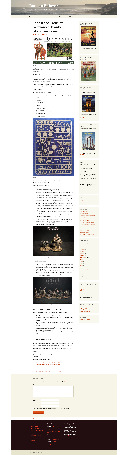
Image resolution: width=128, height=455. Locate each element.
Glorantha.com (83, 307)
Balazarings (82, 249)
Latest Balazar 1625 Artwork (85, 232)
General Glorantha (83, 257)
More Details (82, 117)
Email (35, 403)
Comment (35, 384)
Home (30, 16)
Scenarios (82, 271)
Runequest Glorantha (39, 16)
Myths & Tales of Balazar (85, 230)
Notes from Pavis (83, 308)
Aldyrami (81, 286)
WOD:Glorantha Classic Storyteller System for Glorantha (53, 443)
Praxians (81, 294)
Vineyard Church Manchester (85, 319)
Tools (80, 16)
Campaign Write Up (84, 251)
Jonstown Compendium (51, 16)
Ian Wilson (49, 429)
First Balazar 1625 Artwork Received (87, 234)
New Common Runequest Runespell (87, 222)
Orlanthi (81, 265)
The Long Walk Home (84, 213)
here (94, 190)
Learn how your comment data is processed (38, 418)
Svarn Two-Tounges (84, 211)
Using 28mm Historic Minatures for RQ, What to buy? (53, 431)
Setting (81, 274)
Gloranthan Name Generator (86, 202)
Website (35, 405)
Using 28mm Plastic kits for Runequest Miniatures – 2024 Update (36, 435)
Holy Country (82, 289)
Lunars (81, 259)
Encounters (82, 255)
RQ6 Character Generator (85, 311)
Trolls (81, 276)
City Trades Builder (85, 200)
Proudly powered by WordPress (35, 452)
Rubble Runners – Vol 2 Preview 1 (42, 371)
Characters (82, 253)
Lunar (81, 290)
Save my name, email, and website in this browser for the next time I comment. (52, 408)
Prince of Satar (83, 309)
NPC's (81, 263)
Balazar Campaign (63, 16)
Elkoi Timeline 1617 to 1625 (66, 371)
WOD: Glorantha (83, 278)
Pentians (81, 293)
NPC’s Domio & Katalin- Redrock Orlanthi (88, 228)
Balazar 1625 (82, 247)
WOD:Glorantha (72, 16)
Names (81, 261)
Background (44, 34)
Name (35, 400)
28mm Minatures (83, 243)
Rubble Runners (83, 267)
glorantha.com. (71, 435)
